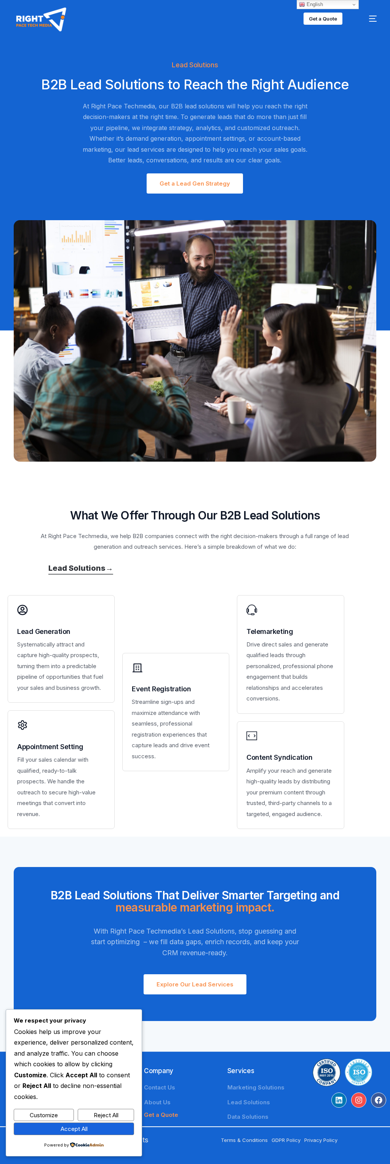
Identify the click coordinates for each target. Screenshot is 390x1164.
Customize (44, 1115)
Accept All (74, 1128)
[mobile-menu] (366, 18)
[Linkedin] (339, 1100)
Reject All (106, 1115)
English (314, 4)
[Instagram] (358, 1100)
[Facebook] (378, 1100)
